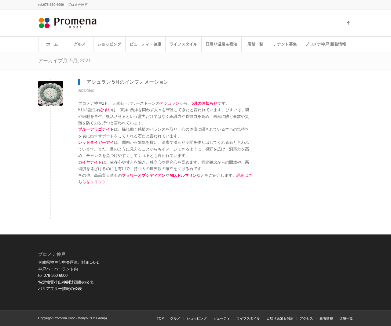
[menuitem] (52, 44)
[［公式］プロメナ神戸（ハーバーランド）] (67, 22)
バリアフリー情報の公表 (60, 288)
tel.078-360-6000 (51, 4)
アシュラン (170, 103)
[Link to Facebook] (348, 22)
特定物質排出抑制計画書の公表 (66, 282)
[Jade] (50, 93)
